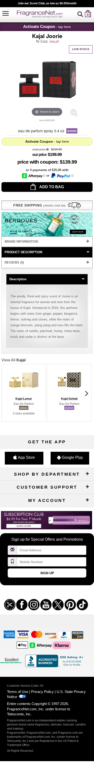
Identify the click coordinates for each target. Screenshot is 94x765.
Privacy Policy (42, 692)
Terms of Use (17, 692)
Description (18, 279)
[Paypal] (64, 635)
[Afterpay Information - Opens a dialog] (33, 175)
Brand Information (21, 241)
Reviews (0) (14, 262)
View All (13, 360)
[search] (80, 13)
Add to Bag (51, 187)
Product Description (23, 252)
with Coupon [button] (37, 162)
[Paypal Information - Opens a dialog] (62, 175)
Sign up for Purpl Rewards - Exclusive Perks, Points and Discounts (47, 3)
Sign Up (47, 573)
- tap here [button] (47, 26)
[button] (5, 13)
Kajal (44, 41)
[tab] (47, 241)
